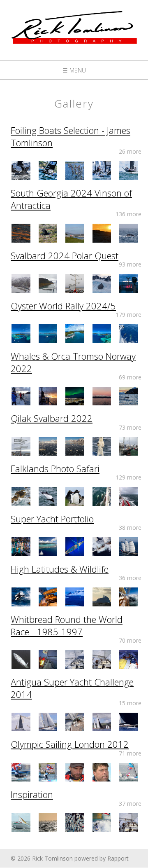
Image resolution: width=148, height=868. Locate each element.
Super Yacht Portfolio (52, 518)
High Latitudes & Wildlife (60, 569)
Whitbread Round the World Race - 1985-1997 (67, 625)
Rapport (118, 858)
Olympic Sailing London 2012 (70, 744)
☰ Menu (74, 70)
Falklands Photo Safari (55, 468)
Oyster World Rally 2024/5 (63, 305)
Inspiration (32, 794)
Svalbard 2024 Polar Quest (64, 255)
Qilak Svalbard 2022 (51, 418)
